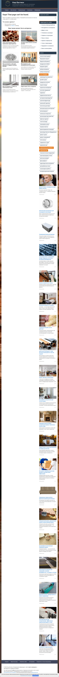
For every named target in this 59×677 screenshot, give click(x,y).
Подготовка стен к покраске (28, 86)
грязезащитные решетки (46, 77)
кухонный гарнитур (45, 103)
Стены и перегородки (46, 43)
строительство (43, 150)
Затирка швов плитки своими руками (29, 43)
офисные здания (44, 119)
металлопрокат (44, 111)
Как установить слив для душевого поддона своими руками (10, 65)
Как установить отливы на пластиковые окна (10, 87)
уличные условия (44, 158)
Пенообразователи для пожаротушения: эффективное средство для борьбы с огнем (46, 621)
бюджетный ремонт (45, 61)
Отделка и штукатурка (47, 35)
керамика (42, 92)
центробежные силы (45, 166)
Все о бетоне (13, 10)
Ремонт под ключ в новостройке (46, 377)
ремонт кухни (43, 134)
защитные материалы (45, 87)
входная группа (44, 66)
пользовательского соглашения (10, 672)
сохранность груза (44, 142)
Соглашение (31, 661)
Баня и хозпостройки (46, 48)
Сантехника (29, 10)
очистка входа (43, 121)
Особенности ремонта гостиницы (46, 305)
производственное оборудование (48, 132)
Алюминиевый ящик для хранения (46, 234)
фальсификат (43, 160)
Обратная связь (14, 661)
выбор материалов (44, 71)
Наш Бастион (18, 2)
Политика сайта (23, 661)
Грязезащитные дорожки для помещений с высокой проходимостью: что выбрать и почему (47, 571)
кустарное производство (46, 98)
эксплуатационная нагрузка (47, 171)
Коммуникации (21, 10)
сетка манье (43, 140)
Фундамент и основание (47, 45)
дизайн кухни (43, 79)
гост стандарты (44, 74)
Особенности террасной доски (45, 647)
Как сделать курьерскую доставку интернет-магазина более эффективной (46, 472)
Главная (6, 10)
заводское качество (45, 82)
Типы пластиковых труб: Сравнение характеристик (9, 43)
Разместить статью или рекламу (44, 661)
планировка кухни (44, 124)
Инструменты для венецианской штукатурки (28, 64)
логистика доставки (45, 106)
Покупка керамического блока (46, 283)
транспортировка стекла (46, 155)
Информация (37, 10)
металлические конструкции (47, 108)
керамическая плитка (45, 95)
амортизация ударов (45, 56)
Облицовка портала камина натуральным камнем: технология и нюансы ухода (47, 425)
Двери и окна (44, 30)
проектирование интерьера (47, 129)
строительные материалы (46, 147)
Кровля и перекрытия (46, 40)
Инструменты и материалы (48, 27)
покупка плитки (44, 126)
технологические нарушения (47, 153)
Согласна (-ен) (35, 675)
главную (13, 25)
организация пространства (46, 116)
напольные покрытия (45, 113)
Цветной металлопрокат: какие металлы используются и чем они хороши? (46, 353)
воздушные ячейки (45, 64)
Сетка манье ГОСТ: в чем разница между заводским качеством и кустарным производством (46, 258)
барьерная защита (44, 58)
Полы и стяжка (45, 38)
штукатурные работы (45, 168)
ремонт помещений (45, 137)
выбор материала (44, 69)
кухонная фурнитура (45, 100)
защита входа (43, 85)
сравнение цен (43, 145)
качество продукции (45, 90)
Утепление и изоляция (47, 32)
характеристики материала (47, 163)
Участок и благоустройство (48, 25)
